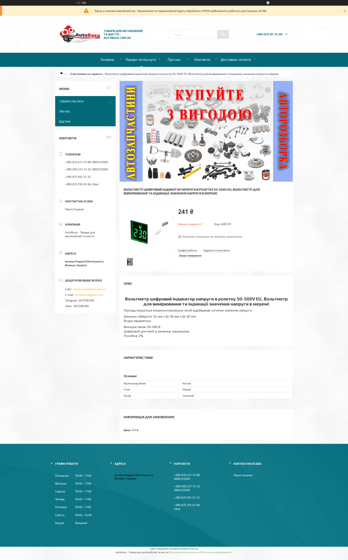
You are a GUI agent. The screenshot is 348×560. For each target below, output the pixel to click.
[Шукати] (223, 34)
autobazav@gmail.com (89, 294)
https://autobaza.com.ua (89, 289)
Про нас (174, 59)
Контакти (202, 59)
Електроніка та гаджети (86, 74)
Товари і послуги (71, 101)
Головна (107, 59)
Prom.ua (193, 548)
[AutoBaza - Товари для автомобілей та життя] (80, 41)
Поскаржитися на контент (185, 552)
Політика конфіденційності (217, 552)
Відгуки (64, 121)
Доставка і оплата (236, 59)
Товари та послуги (140, 59)
